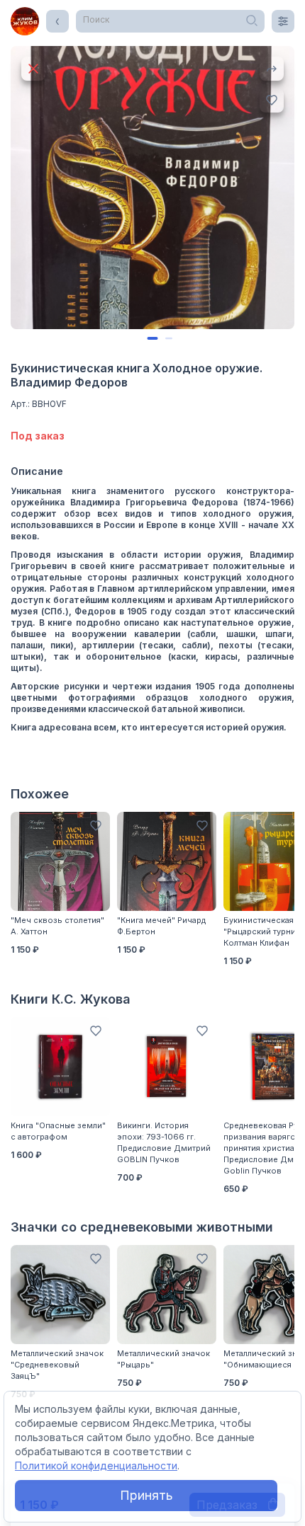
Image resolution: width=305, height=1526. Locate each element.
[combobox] (170, 21)
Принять (146, 1495)
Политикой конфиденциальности (96, 1465)
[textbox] (170, 20)
